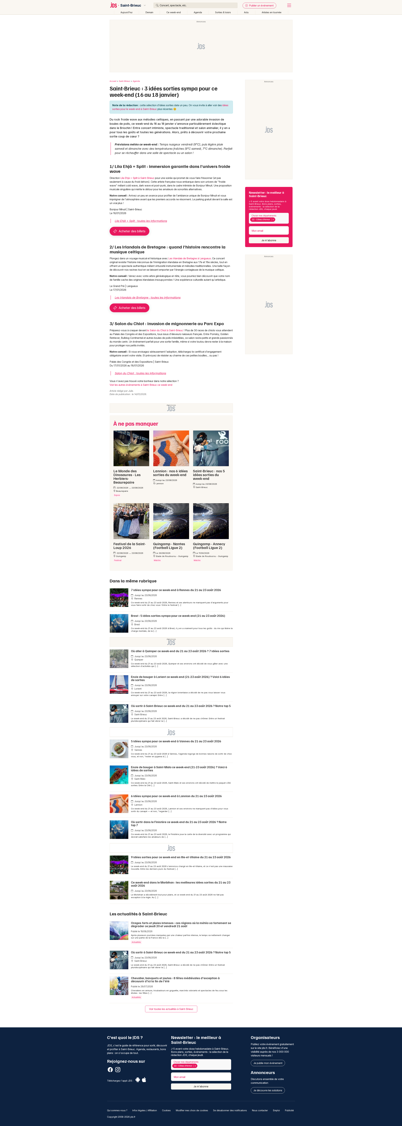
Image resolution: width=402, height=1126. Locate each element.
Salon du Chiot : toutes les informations (140, 373)
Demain (149, 12)
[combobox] (269, 218)
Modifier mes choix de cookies (192, 1110)
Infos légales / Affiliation (144, 1110)
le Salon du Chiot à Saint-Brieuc (165, 330)
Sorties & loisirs (223, 12)
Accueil (113, 81)
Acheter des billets (131, 231)
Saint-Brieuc (130, 5)
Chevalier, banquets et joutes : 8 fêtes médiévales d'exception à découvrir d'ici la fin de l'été (175, 979)
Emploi (276, 1110)
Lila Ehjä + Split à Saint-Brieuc (137, 178)
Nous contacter (260, 1110)
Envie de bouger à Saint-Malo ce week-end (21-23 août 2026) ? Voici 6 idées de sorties (179, 768)
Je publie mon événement (267, 1063)
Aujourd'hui (126, 12)
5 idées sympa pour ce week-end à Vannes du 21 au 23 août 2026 (176, 741)
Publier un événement (261, 5)
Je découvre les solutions (267, 1090)
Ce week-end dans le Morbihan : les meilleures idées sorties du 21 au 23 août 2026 (180, 884)
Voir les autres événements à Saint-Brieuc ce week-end (141, 384)
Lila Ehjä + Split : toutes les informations (141, 221)
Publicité (289, 1110)
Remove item (273, 219)
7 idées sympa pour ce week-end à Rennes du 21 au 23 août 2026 (176, 589)
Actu (246, 12)
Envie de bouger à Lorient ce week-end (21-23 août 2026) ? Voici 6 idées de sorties (180, 678)
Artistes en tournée (271, 12)
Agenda (198, 12)
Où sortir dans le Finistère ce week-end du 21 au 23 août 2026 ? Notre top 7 (179, 823)
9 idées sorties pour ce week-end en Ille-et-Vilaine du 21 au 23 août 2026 (181, 857)
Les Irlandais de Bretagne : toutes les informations (148, 297)
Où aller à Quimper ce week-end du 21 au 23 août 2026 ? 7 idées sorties (180, 650)
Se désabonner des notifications (230, 1110)
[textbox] (276, 219)
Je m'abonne (268, 240)
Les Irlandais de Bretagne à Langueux (189, 258)
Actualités (136, 942)
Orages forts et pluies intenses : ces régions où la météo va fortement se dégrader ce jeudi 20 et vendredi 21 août (181, 924)
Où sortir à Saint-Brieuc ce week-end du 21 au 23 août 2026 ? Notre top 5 (181, 705)
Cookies (166, 1110)
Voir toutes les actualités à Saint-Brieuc (171, 1009)
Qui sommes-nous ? (117, 1110)
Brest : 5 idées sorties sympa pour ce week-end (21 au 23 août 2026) (178, 615)
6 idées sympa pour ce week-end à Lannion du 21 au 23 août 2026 (176, 795)
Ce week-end (173, 12)
